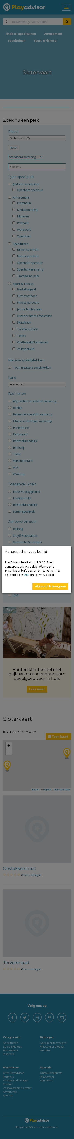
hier (26, 575)
